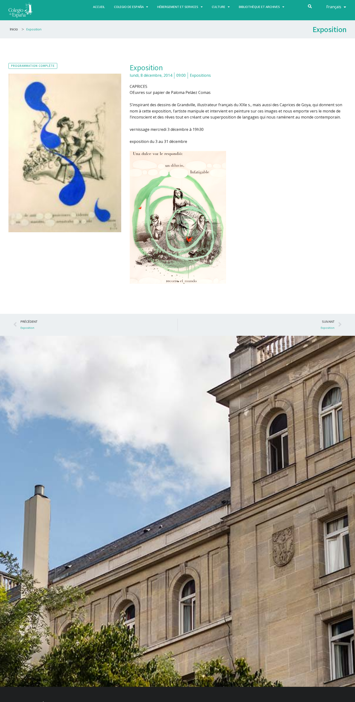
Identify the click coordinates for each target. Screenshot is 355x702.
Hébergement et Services (177, 7)
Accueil (99, 7)
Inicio (14, 29)
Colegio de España (129, 7)
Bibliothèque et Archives (259, 7)
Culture (218, 7)
